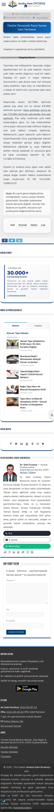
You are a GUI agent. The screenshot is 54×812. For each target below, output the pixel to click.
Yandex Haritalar (9, 751)
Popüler (38, 325)
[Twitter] (16, 443)
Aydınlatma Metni (22, 807)
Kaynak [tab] (23, 224)
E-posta (10, 620)
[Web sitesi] (5, 552)
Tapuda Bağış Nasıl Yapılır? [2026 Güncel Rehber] (31, 374)
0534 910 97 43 (28, 707)
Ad (7, 609)
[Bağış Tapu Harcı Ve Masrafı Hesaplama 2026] (13, 389)
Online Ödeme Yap (13, 721)
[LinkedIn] (21, 443)
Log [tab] (43, 224)
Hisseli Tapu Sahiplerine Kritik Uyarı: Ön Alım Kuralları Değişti (32, 344)
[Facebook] (10, 443)
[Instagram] (28, 552)
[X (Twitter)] (23, 552)
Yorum (10, 580)
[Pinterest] (32, 552)
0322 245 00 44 (15, 712)
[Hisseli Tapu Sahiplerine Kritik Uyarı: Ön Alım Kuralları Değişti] (13, 343)
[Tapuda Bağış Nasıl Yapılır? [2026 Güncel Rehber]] (13, 374)
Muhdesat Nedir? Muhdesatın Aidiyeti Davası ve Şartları (30, 359)
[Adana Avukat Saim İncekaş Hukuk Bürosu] (27, 4)
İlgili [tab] (12, 224)
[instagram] (37, 443)
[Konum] (32, 443)
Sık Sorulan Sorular (11, 726)
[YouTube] (18, 552)
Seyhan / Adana (28, 472)
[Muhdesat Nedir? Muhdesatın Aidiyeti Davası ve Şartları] (13, 359)
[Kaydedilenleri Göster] (52, 415)
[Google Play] (43, 443)
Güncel (15, 325)
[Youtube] (27, 443)
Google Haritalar (9, 747)
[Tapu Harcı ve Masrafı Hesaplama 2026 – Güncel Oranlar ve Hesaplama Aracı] (13, 401)
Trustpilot (6, 756)
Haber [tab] (34, 224)
